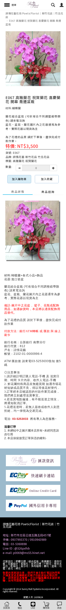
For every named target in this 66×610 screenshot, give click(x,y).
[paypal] (33, 505)
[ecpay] (33, 475)
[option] (33, 58)
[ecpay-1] (33, 490)
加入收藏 (47, 179)
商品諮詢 (48, 192)
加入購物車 (19, 179)
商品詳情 (17, 191)
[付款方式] (33, 460)
